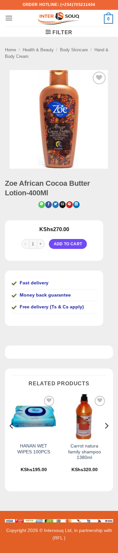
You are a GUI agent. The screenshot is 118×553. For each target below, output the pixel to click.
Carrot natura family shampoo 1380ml (84, 452)
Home (10, 49)
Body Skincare (74, 49)
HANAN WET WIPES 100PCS (33, 449)
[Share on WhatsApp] (41, 204)
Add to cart (68, 244)
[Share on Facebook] (48, 204)
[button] (9, 18)
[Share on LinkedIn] (76, 204)
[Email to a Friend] (62, 204)
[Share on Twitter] (55, 204)
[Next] (106, 439)
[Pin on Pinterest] (69, 204)
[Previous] (12, 439)
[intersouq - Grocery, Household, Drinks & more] (59, 18)
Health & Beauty (38, 49)
